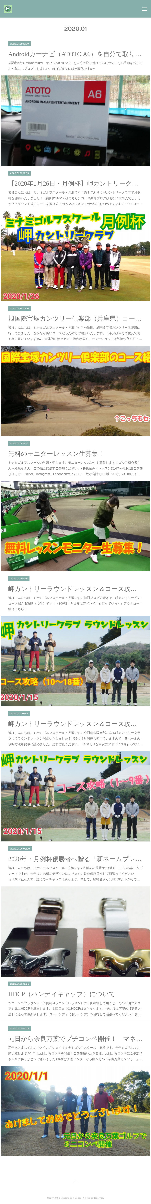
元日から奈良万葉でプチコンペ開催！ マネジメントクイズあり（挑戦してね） (75, 1038)
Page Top (75, 1182)
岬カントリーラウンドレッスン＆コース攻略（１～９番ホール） (75, 723)
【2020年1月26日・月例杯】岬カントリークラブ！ (75, 183)
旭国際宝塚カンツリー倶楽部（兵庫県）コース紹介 (75, 318)
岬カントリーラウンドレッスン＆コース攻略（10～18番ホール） (75, 588)
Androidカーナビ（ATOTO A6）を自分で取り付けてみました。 (75, 54)
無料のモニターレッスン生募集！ (56, 453)
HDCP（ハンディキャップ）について (61, 993)
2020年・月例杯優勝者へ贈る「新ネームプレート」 (75, 859)
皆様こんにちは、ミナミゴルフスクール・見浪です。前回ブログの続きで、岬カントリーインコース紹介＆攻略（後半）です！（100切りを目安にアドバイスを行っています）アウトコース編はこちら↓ (75, 603)
